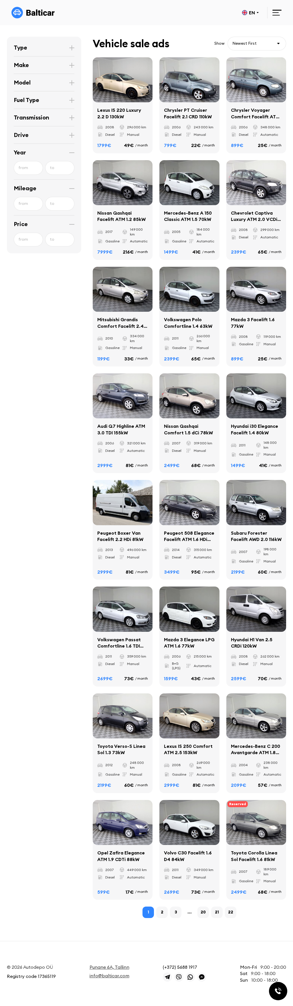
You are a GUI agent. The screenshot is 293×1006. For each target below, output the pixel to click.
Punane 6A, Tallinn (109, 967)
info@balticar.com (109, 975)
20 (203, 912)
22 (230, 912)
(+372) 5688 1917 (180, 967)
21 (217, 912)
